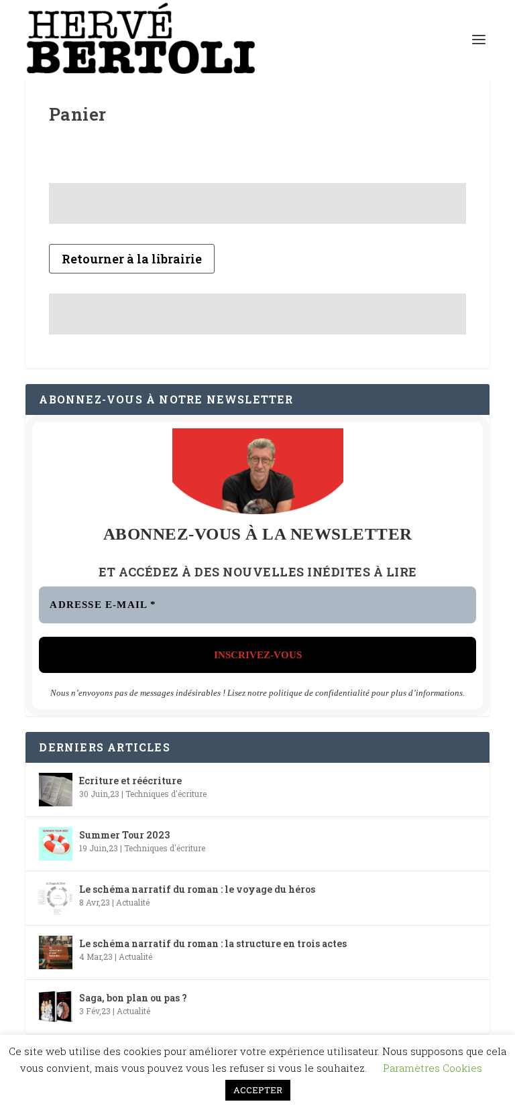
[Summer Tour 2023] (55, 844)
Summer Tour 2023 (124, 834)
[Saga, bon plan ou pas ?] (55, 1007)
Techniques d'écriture (166, 793)
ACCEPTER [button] (257, 1090)
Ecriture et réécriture (130, 780)
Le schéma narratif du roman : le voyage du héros (197, 889)
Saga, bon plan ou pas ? (133, 997)
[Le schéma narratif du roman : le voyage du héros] (55, 898)
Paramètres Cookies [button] (432, 1067)
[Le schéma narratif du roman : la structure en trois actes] (55, 952)
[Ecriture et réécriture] (55, 789)
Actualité (133, 902)
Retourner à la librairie (132, 259)
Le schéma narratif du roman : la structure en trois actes (213, 943)
